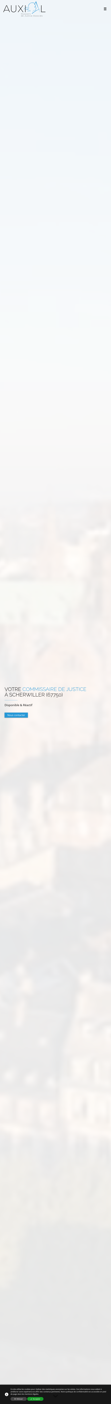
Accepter (36, 1399)
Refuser (20, 1399)
